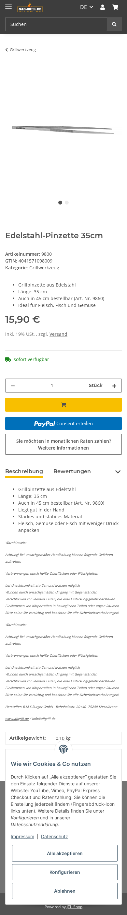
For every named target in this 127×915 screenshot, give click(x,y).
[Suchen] (114, 24)
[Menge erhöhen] (114, 385)
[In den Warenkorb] (10, 70)
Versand (58, 334)
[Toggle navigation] (8, 4)
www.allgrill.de (17, 718)
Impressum (22, 836)
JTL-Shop (74, 906)
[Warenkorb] (115, 7)
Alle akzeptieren (65, 853)
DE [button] (83, 7)
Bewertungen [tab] (72, 471)
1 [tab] (60, 203)
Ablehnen (65, 891)
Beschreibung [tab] (24, 471)
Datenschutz (54, 836)
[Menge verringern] (13, 385)
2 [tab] (67, 203)
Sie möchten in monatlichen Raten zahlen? (63, 444)
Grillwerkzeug (44, 267)
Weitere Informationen (63, 448)
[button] (102, 7)
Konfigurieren (64, 872)
